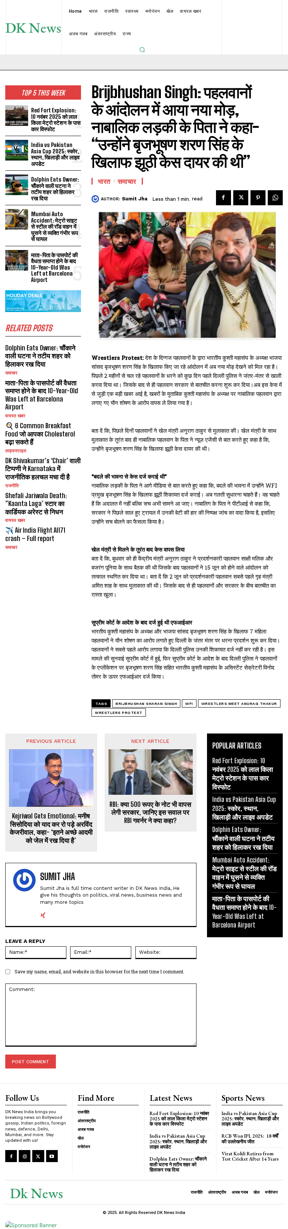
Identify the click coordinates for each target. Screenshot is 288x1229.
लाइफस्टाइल (15, 451)
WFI (189, 704)
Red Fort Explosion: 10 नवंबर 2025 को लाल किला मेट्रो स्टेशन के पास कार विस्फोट (56, 119)
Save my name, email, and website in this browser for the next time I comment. (99, 971)
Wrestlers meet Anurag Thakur (239, 704)
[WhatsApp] (275, 197)
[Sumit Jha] (96, 199)
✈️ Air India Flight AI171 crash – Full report (35, 534)
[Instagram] (24, 1156)
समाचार (11, 373)
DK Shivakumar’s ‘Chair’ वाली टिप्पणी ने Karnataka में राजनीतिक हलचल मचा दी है (43, 468)
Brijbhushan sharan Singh (146, 704)
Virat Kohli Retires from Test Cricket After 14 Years (250, 1156)
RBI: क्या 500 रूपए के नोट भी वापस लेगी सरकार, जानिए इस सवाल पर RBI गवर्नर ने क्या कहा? (150, 812)
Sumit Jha (134, 199)
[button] (142, 50)
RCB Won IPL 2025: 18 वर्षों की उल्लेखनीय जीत (250, 1138)
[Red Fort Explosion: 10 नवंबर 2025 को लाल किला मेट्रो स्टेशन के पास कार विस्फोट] (16, 115)
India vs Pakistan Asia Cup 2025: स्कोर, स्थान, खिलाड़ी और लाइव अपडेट (55, 154)
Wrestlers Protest (118, 713)
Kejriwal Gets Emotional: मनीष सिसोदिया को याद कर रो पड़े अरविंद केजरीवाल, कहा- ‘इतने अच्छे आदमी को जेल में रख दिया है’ (51, 828)
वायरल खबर (15, 416)
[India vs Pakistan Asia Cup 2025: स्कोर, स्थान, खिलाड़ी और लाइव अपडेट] (16, 150)
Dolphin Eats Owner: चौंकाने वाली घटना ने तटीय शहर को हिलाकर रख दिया (55, 189)
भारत (104, 181)
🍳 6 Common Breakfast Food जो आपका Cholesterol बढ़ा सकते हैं (40, 433)
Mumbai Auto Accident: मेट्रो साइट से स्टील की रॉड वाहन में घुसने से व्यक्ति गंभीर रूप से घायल (54, 226)
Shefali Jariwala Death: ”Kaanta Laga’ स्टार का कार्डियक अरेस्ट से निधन (36, 503)
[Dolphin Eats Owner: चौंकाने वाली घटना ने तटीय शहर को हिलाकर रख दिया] (16, 184)
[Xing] (43, 914)
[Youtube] (52, 1156)
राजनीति (12, 485)
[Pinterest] (258, 197)
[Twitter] (240, 197)
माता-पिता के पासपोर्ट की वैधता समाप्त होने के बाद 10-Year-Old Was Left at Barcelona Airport (54, 267)
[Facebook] (223, 197)
